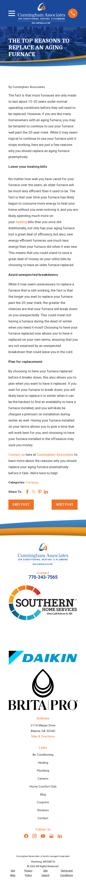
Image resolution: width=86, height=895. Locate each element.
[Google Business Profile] (51, 836)
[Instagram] (34, 836)
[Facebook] (26, 836)
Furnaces (32, 482)
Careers (43, 778)
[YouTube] (43, 836)
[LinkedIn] (60, 836)
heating (21, 222)
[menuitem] (12, 873)
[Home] (41, 13)
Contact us (16, 455)
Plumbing (43, 770)
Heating (43, 762)
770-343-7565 (43, 577)
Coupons (43, 802)
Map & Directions (43, 736)
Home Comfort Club (43, 786)
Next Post (64, 504)
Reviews (43, 810)
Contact (43, 818)
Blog (43, 794)
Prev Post (21, 504)
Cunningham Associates (55, 455)
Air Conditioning (42, 754)
